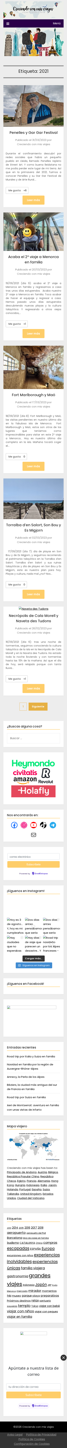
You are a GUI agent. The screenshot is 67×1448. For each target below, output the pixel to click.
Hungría (20, 1185)
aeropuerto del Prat (36, 1233)
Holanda (12, 1189)
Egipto (21, 1181)
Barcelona (14, 1238)
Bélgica (53, 1172)
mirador (34, 1290)
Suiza (46, 1189)
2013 (9, 1228)
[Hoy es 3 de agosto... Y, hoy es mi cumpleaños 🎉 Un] (15, 926)
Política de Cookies (31, 1439)
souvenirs (12, 1306)
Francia (31, 1181)
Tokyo (34, 1306)
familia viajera (33, 1268)
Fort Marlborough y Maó (33, 394)
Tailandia (13, 1194)
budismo (13, 1243)
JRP (49, 1284)
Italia (44, 1185)
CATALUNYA (27, 1243)
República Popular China (23, 1176)
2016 (27, 1228)
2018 (40, 1228)
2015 (21, 1227)
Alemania (44, 1181)
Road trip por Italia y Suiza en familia (31, 1056)
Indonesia (32, 1185)
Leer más (33, 200)
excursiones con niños (20, 1255)
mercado (22, 1291)
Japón (52, 1185)
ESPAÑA (35, 1249)
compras (50, 1243)
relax (35, 1300)
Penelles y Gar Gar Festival (33, 132)
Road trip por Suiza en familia (26, 1097)
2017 (34, 1228)
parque (27, 1296)
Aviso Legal (15, 1435)
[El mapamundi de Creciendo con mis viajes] (33, 1159)
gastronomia (17, 1276)
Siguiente (38, 706)
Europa (48, 1248)
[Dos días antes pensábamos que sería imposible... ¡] (51, 926)
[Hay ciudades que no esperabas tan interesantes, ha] (15, 944)
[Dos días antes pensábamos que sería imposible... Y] (33, 926)
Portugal (25, 1189)
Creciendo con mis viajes (33, 144)
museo (16, 1296)
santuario (45, 1300)
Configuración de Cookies (32, 1444)
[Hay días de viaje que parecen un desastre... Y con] (33, 944)
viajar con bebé (49, 1306)
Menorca (11, 1291)
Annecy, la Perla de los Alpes (25, 1077)
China (39, 1242)
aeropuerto (16, 1232)
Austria (42, 1172)
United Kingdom (30, 1194)
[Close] (64, 1358)
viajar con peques (46, 1311)
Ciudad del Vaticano (30, 1198)
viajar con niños (20, 1311)
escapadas (18, 1248)
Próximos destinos (19, 1300)
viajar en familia (19, 1317)
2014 (15, 1228)
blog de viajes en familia (36, 1238)
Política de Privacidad (41, 1435)
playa (36, 1296)
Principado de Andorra (21, 1172)
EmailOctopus (41, 874)
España (36, 1189)
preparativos (50, 1296)
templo (24, 1305)
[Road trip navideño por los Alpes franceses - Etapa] (51, 944)
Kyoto (54, 1285)
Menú (57, 23)
